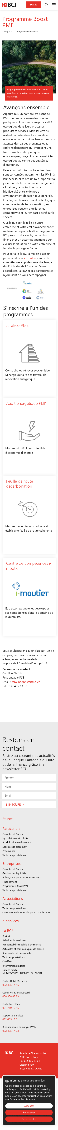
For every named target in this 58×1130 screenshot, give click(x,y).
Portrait (6, 936)
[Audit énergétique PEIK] (29, 437)
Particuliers (11, 828)
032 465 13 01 (10, 1019)
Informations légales (13, 965)
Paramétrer (29, 1112)
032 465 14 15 (10, 984)
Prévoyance (8, 850)
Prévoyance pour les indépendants (21, 877)
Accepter (29, 1105)
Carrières (7, 961)
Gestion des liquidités (14, 873)
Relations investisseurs (15, 940)
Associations (12, 898)
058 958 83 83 (10, 996)
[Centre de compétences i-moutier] (29, 597)
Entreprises (7, 31)
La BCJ (7, 930)
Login (33, 4)
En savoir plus (29, 1119)
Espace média (10, 969)
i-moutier (29, 258)
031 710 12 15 (10, 1007)
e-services (10, 920)
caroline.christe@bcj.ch (25, 682)
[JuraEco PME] (29, 359)
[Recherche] (46, 4)
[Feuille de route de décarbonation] (29, 515)
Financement (9, 881)
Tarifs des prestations (14, 855)
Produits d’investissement (16, 842)
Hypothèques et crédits (15, 838)
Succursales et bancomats (16, 953)
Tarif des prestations (13, 957)
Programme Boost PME (15, 885)
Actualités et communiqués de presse (23, 948)
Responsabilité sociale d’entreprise (21, 944)
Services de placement (14, 846)
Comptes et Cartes (12, 834)
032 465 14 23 (10, 1030)
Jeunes (7, 818)
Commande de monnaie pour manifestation (26, 912)
